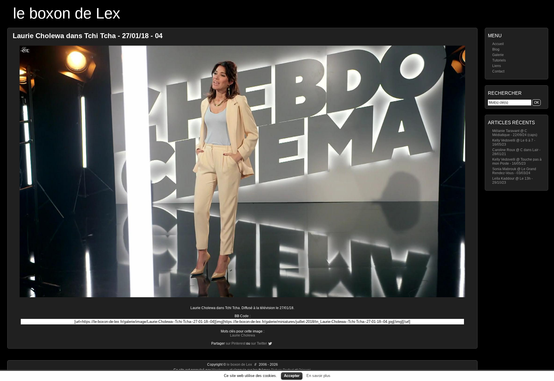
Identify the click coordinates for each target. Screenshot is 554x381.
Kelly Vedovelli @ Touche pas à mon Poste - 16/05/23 (517, 161)
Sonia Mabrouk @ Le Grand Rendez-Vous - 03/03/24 (514, 171)
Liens (496, 66)
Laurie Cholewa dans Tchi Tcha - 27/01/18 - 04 (87, 36)
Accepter (292, 375)
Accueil (498, 44)
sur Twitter (259, 343)
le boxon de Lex (66, 13)
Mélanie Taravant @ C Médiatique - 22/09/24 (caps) (514, 133)
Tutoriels (499, 60)
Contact (498, 71)
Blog (495, 49)
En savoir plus (318, 375)
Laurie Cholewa (242, 335)
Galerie (498, 55)
